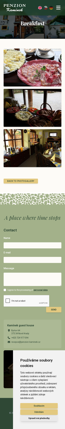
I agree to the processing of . (27, 290)
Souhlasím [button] (39, 406)
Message (9, 268)
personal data (41, 290)
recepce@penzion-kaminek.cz (25, 342)
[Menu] (58, 7)
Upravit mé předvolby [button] (39, 418)
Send (54, 309)
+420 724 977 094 (19, 337)
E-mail (7, 252)
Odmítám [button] (39, 412)
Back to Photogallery (20, 181)
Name (7, 238)
